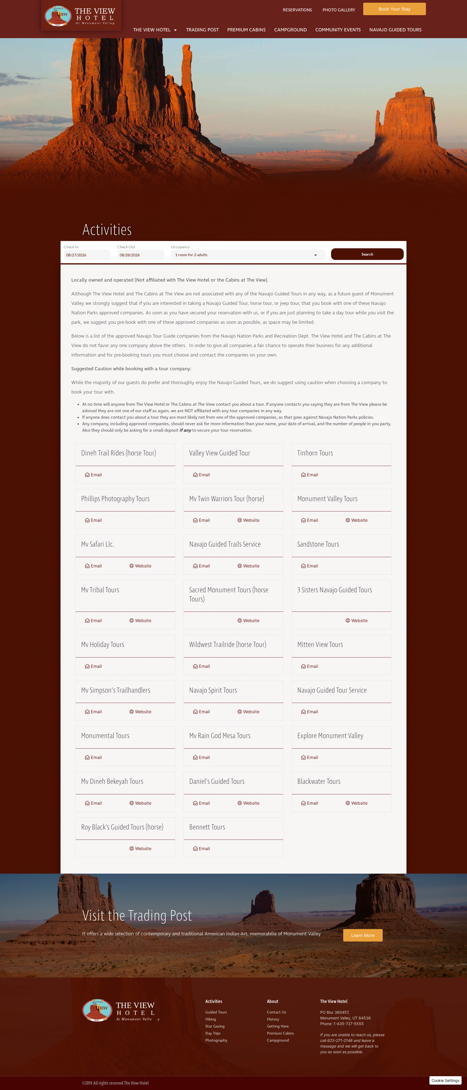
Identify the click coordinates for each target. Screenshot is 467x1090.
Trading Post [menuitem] (202, 30)
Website (250, 520)
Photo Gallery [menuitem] (339, 10)
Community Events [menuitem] (338, 30)
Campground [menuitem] (290, 30)
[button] (445, 1080)
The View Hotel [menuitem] (152, 30)
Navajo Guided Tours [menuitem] (395, 30)
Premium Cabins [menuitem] (246, 30)
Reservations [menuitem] (297, 10)
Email (95, 474)
